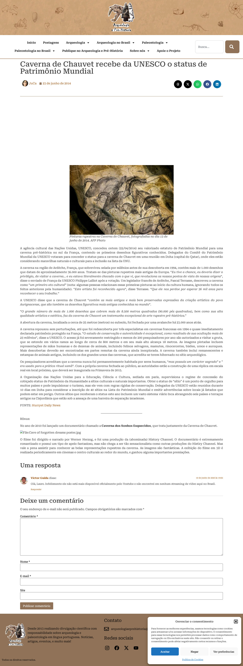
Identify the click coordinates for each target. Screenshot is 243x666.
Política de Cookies (192, 659)
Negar (194, 651)
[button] (236, 621)
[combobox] (209, 46)
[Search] (232, 46)
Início (31, 42)
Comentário (29, 516)
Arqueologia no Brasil (113, 42)
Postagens (51, 42)
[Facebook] (117, 648)
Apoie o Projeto (168, 50)
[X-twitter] (126, 648)
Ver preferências (223, 651)
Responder (36, 489)
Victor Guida (39, 478)
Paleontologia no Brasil (33, 50)
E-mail (25, 576)
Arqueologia (75, 42)
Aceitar (165, 651)
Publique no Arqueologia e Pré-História (92, 50)
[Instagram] (107, 648)
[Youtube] (136, 648)
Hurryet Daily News (46, 405)
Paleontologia (152, 42)
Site (22, 590)
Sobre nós (137, 50)
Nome (25, 561)
